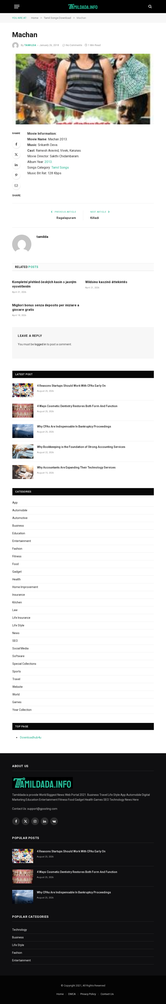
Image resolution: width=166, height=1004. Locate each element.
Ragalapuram (66, 218)
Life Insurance (21, 617)
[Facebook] (16, 144)
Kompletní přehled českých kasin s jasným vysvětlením (44, 284)
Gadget (17, 571)
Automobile (19, 510)
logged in (40, 344)
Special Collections (24, 663)
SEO (15, 640)
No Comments (74, 45)
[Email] (16, 185)
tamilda (30, 45)
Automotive (20, 518)
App (15, 502)
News (15, 633)
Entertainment (21, 541)
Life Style (18, 625)
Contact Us (107, 994)
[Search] (150, 6)
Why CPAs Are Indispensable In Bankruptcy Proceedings (74, 426)
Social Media (20, 648)
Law (15, 610)
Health (16, 579)
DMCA (72, 994)
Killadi (94, 218)
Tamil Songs (60, 167)
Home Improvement (25, 587)
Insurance (18, 594)
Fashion (17, 548)
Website (17, 686)
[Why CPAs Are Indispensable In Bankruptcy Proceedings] (22, 431)
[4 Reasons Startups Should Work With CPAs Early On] (22, 390)
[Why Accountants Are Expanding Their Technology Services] (22, 472)
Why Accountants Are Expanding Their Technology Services (76, 467)
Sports (16, 671)
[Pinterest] (16, 175)
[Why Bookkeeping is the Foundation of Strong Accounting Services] (22, 451)
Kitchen (17, 602)
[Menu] (16, 6)
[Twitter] (16, 154)
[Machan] (83, 89)
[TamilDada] (83, 7)
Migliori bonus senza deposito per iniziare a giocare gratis (45, 307)
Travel (16, 679)
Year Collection (22, 709)
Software (18, 656)
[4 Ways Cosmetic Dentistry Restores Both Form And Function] (22, 411)
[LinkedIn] (16, 165)
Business (18, 525)
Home (60, 994)
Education (18, 533)
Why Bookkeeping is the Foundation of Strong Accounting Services (81, 446)
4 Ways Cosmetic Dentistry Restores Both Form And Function (77, 406)
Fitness (16, 556)
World (16, 694)
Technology (19, 929)
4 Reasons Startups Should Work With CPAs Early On (71, 385)
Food (15, 564)
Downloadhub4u (30, 737)
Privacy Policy (88, 994)
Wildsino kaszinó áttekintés (106, 282)
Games (16, 702)
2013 (48, 162)
